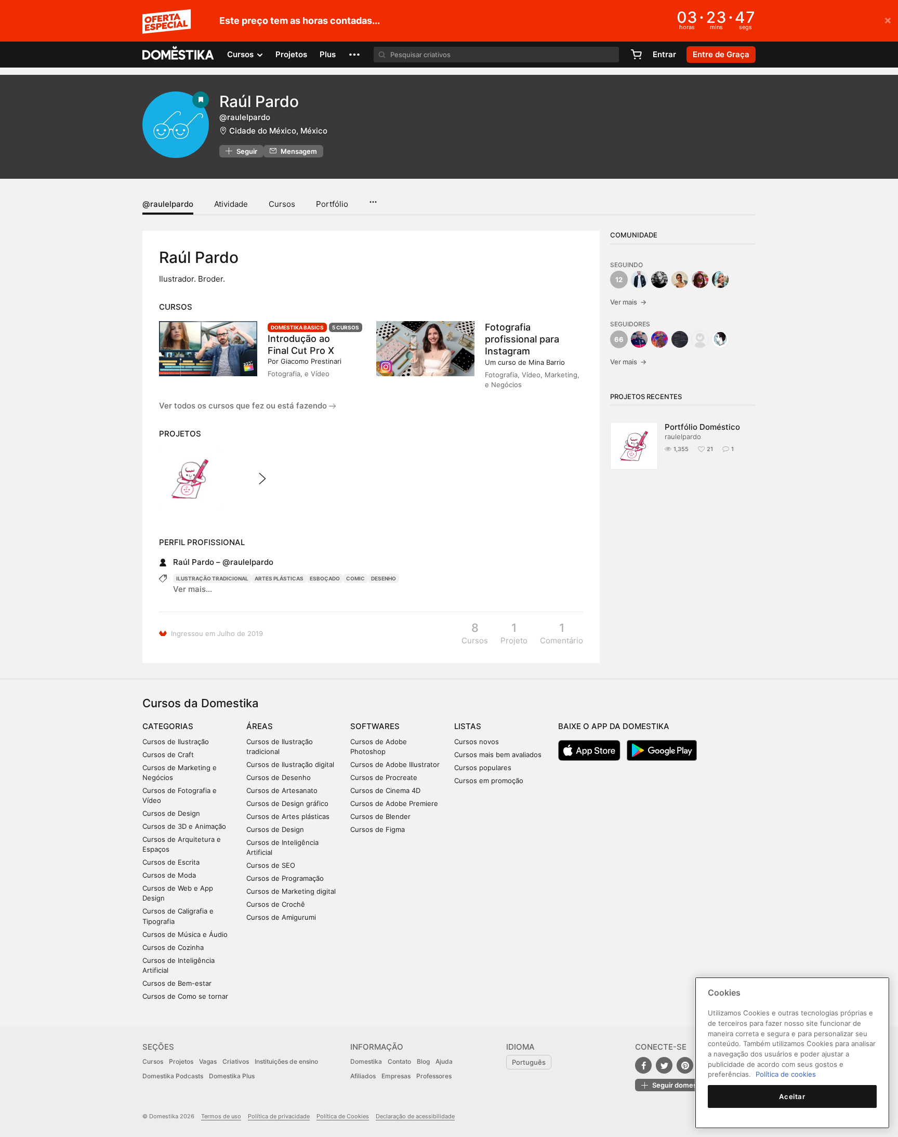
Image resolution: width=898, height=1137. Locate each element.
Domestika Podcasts (172, 1076)
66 (619, 339)
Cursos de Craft (168, 754)
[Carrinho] (636, 55)
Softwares (375, 726)
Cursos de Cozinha (173, 947)
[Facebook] (643, 1065)
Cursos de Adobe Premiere (394, 803)
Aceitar (792, 1096)
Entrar (664, 54)
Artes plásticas (279, 578)
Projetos (291, 54)
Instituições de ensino (286, 1061)
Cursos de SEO (270, 865)
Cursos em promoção (488, 780)
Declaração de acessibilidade (415, 1116)
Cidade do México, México (278, 131)
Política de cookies (786, 1074)
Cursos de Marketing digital (291, 891)
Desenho (383, 578)
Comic (355, 578)
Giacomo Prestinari (311, 361)
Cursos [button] (241, 54)
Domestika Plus (232, 1076)
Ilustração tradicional (212, 578)
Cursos (282, 204)
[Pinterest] (685, 1065)
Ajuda (444, 1061)
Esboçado (325, 578)
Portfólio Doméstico (702, 427)
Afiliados (363, 1076)
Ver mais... (192, 589)
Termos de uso (221, 1116)
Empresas (396, 1076)
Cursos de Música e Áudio (185, 934)
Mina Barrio (547, 362)
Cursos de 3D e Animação (184, 826)
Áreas (259, 726)
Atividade (231, 204)
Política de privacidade (279, 1116)
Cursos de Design (171, 813)
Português (529, 1062)
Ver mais (628, 302)
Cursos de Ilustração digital (290, 764)
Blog (423, 1061)
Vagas (208, 1061)
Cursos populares (482, 767)
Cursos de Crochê (275, 904)
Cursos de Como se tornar (185, 996)
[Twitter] (664, 1065)
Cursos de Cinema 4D (385, 790)
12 (619, 279)
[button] (354, 55)
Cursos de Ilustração (175, 741)
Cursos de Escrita (171, 862)
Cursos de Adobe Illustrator (395, 764)
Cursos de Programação (285, 878)
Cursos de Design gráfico (287, 803)
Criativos (235, 1061)
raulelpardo (683, 436)
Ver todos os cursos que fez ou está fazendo (244, 406)
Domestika (366, 1061)
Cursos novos (476, 741)
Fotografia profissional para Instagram (522, 339)
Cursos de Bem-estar (177, 983)
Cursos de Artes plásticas (287, 816)
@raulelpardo (167, 204)
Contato (399, 1061)
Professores (434, 1076)
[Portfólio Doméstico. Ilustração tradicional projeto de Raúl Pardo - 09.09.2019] (190, 479)
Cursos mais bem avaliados (498, 754)
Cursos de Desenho (278, 777)
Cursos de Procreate (383, 777)
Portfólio (332, 204)
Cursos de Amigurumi (281, 917)
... (373, 198)
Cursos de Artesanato (282, 790)
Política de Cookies (342, 1116)
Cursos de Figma (377, 829)
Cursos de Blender (380, 816)
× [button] (888, 19)
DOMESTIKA (178, 55)
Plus (328, 54)
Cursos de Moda (169, 875)
